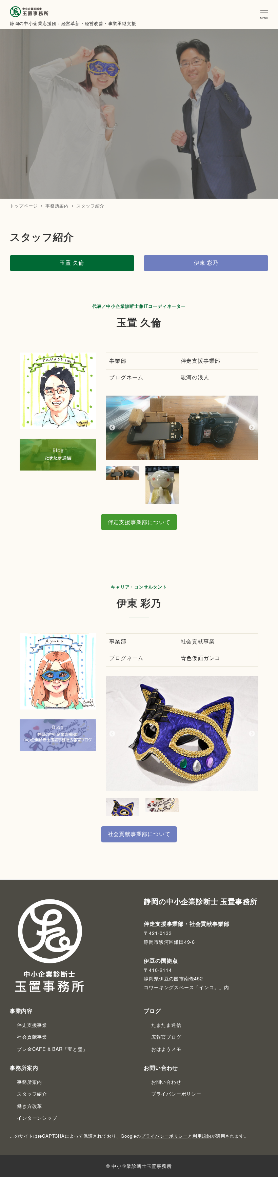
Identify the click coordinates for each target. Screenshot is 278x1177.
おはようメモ (166, 1048)
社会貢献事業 (32, 1036)
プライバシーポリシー (176, 1093)
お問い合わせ (166, 1081)
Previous (112, 427)
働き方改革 (29, 1105)
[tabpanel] (182, 428)
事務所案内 (29, 1081)
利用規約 (202, 1136)
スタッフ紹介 (32, 1093)
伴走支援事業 (32, 1024)
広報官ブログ (166, 1036)
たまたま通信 (166, 1024)
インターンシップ (37, 1117)
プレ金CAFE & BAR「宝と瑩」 (52, 1048)
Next (252, 427)
